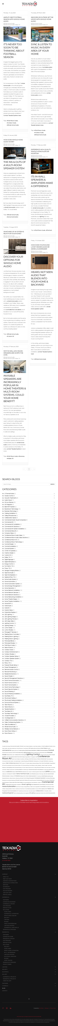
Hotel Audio (8, 605)
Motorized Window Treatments (7, 752)
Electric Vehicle (42, 771)
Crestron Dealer (9, 553)
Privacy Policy (53, 1008)
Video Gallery (7, 980)
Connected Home (8, 936)
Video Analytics (4, 748)
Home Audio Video (47, 767)
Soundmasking (8, 765)
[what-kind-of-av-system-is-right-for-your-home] (14, 246)
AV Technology (46, 769)
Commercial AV (9, 522)
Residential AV (36, 784)
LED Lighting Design (10, 616)
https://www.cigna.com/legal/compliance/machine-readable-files (29, 1016)
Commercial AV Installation (12, 524)
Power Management (10, 667)
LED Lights (17, 780)
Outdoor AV (27, 780)
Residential (5, 932)
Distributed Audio (25, 771)
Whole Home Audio (8, 23)
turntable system (47, 67)
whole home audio (10, 207)
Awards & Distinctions (9, 880)
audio (5, 765)
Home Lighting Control (10, 767)
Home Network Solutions (12, 594)
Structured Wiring (26, 765)
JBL (13, 754)
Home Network (40, 769)
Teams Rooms (9, 707)
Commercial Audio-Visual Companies (15, 520)
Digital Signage (9, 559)
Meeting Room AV (37, 761)
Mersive (13, 788)
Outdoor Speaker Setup (11, 656)
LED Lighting (8, 614)
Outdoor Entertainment (11, 652)
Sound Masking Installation (12, 693)
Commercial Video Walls (11, 927)
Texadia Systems (9, 709)
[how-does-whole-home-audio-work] (14, 153)
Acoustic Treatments (10, 498)
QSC (53, 769)
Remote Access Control (11, 669)
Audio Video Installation (37, 746)
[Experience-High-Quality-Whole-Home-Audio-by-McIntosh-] (42, 166)
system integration (38, 765)
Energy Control (9, 564)
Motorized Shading (18, 767)
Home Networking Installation (13, 597)
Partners (6, 899)
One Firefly (41, 1008)
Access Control (9, 495)
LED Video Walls (9, 621)
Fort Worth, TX (9, 566)
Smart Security (48, 786)
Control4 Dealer (9, 544)
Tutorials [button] (5, 985)
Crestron (18, 773)
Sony (36, 756)
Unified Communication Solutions (14, 720)
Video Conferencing (10, 763)
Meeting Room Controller (12, 634)
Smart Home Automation (12, 680)
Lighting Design (9, 625)
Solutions (6, 909)
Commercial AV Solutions (12, 526)
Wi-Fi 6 (14, 752)
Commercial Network (19, 769)
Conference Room (39, 790)
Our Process (7, 888)
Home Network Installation (12, 590)
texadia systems (53, 771)
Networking (18, 778)
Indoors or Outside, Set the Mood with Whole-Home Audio (42, 19)
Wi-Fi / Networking (9, 952)
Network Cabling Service (35, 752)
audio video (7, 911)
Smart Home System (10, 685)
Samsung (16, 750)
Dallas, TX (7, 557)
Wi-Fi (21, 763)
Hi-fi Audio (23, 767)
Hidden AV (11, 458)
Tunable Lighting (21, 750)
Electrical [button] (5, 971)
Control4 (51, 750)
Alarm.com (4, 771)
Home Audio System (10, 579)
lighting (42, 216)
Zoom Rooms (8, 733)
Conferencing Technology (44, 754)
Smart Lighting (26, 784)
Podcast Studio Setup (11, 665)
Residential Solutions (10, 674)
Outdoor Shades (9, 654)
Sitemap (46, 1008)
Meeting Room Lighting (11, 636)
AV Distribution (31, 761)
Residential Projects (9, 978)
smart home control (43, 752)
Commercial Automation (40, 778)
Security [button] (4, 969)
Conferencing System (35, 771)
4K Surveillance (46, 780)
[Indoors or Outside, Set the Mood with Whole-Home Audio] (42, 34)
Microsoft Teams (40, 767)
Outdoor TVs (8, 660)
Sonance (21, 456)
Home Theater (44, 748)
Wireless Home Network (11, 729)
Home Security (25, 748)
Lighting (13, 750)
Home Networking (19, 752)
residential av (9, 771)
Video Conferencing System (12, 722)
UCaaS (42, 746)
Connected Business (9, 901)
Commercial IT (9, 773)
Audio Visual (8, 500)
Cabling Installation (10, 513)
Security (6, 917)
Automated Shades (17, 761)
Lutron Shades (9, 630)
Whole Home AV (31, 767)
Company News (9, 533)
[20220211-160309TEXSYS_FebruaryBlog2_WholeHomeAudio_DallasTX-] (14, 366)
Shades (6, 921)
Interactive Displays (10, 612)
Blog (3, 988)
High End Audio (9, 572)
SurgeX (46, 765)
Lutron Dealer (8, 627)
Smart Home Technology (12, 687)
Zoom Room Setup (10, 731)
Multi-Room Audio (13, 120)
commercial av (6, 750)
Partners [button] (5, 983)
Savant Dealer (9, 676)
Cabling (35, 767)
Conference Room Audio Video (13, 535)
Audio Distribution (34, 782)
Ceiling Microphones (10, 515)
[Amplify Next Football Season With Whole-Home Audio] (14, 34)
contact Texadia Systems (14, 449)
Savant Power (7, 964)
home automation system (15, 746)
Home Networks (32, 765)
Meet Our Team (7, 878)
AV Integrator (8, 504)
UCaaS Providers (9, 715)
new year (29, 771)
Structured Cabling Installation (13, 700)
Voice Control (22, 780)
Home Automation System (12, 583)
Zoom (40, 763)
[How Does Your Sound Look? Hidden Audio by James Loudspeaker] (42, 261)
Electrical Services (10, 956)
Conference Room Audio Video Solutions (16, 537)
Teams (54, 746)
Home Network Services (11, 592)
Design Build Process (9, 929)
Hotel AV (7, 608)
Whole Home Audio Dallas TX (11, 24)
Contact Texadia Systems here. (12, 115)
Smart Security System (11, 689)
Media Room (52, 780)
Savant (50, 769)
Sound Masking (9, 691)
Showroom (6, 886)
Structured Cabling (10, 698)
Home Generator (9, 588)
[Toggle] (54, 493)
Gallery (4, 974)
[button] (3, 4)
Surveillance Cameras (48, 746)
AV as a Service (9, 502)
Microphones (4, 780)
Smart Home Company (20, 786)
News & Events (9, 647)
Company (5, 874)
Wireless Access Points (10, 769)
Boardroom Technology (11, 509)
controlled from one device (13, 309)
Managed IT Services (10, 632)
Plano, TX (7, 663)
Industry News (9, 610)
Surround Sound (37, 748)
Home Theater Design (11, 599)
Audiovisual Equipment (8, 793)
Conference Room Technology (13, 542)
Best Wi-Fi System (10, 506)
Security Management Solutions (14, 678)
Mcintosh (49, 230)
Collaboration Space (10, 517)
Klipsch (14, 771)
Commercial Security (10, 531)
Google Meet (37, 786)
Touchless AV (8, 711)
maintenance (17, 788)
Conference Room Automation (10, 784)
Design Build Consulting (10, 882)
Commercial (5, 897)
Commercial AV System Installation (15, 528)
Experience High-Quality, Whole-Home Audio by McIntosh (41, 151)
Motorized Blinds (9, 641)
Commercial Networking (27, 782)
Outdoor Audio (12, 123)
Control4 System (9, 548)
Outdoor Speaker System (12, 658)
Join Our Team (7, 892)
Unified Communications (42, 750)
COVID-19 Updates (10, 550)
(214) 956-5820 (6, 860)
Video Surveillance (10, 724)
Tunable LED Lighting (24, 761)
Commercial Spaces (9, 903)
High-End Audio (51, 773)
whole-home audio (38, 208)
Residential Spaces (8, 938)
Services (5, 884)
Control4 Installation (10, 546)
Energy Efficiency (27, 786)
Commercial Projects (9, 976)
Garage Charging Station (12, 570)
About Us (5, 876)
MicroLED (48, 748)
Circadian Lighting (29, 763)
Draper (27, 767)
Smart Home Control (10, 682)
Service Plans (7, 907)
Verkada (43, 765)
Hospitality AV (19, 784)
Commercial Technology (50, 778)
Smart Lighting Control (43, 788)
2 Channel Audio (9, 493)
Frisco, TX (7, 568)
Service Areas (7, 894)
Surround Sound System (12, 702)
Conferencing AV (26, 769)
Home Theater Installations (28, 746)
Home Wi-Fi (8, 603)
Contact (4, 990)
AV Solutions (17, 776)
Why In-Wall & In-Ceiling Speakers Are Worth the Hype (13, 353)
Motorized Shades (10, 643)
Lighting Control (9, 623)
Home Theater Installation (12, 601)
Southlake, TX (8, 696)
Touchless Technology (11, 713)
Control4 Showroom (19, 748)
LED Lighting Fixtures (11, 619)
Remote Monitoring (10, 671)
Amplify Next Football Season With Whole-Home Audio (14, 19)
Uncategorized (9, 718)
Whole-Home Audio (13, 125)
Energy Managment (5, 782)
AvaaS (32, 784)
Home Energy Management (12, 586)
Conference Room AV (11, 539)
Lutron (47, 771)
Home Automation (13, 217)
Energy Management (31, 778)
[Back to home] (30, 4)
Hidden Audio (32, 786)
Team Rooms (8, 704)
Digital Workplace (9, 561)
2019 (22, 765)
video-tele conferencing (12, 748)
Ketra (52, 784)
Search (52, 484)
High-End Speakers (10, 575)
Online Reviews (7, 890)
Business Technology (10, 511)
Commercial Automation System (7, 761)
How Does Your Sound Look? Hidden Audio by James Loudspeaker (40, 247)
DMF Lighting (31, 748)
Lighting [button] (4, 967)
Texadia (49, 788)
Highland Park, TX (10, 577)
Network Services (13, 778)
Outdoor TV (40, 782)
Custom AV (11, 336)
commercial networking (11, 780)
